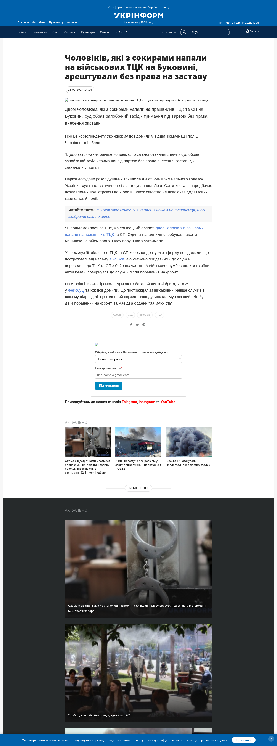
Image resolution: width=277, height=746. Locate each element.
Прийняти (243, 740)
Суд (130, 314)
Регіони (70, 32)
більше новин (138, 488)
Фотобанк (38, 22)
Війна (22, 32)
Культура (88, 32)
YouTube (168, 402)
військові (117, 259)
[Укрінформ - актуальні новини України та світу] (138, 15)
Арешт (117, 314)
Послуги (23, 22)
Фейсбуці (76, 290)
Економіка (39, 32)
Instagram (147, 402)
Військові (144, 314)
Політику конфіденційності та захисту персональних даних (185, 740)
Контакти (169, 32)
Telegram (129, 402)
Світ (55, 32)
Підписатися (109, 385)
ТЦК (159, 314)
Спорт (105, 32)
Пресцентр (56, 22)
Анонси (72, 22)
